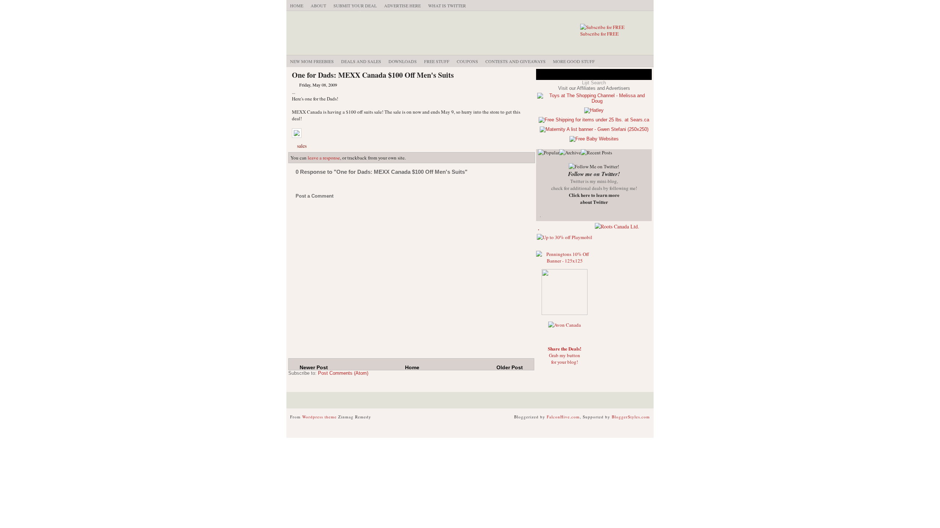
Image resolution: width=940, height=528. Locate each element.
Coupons (467, 61)
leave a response (324, 157)
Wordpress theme (319, 416)
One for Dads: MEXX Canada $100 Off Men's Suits (373, 75)
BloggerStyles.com (631, 416)
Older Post (509, 367)
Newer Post (314, 367)
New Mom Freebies (312, 61)
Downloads (402, 61)
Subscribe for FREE (599, 33)
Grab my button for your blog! (564, 355)
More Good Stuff (574, 61)
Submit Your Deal (355, 5)
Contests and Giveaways (515, 61)
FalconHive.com (563, 416)
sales (302, 145)
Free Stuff (436, 61)
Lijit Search (594, 82)
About (318, 5)
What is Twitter (447, 5)
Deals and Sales (361, 61)
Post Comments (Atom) (343, 373)
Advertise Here (402, 5)
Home (296, 5)
